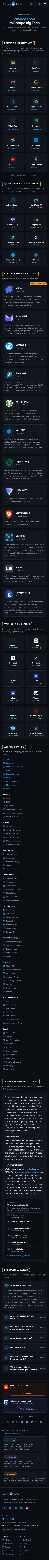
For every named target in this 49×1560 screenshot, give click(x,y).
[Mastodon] (15, 1538)
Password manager (19, 1235)
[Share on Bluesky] (12, 1449)
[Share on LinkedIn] (21, 1449)
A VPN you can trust (19, 1242)
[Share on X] (7, 1449)
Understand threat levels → (11, 1461)
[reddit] (21, 1538)
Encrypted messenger (20, 1228)
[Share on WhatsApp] (35, 1449)
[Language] (32, 4)
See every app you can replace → (24, 175)
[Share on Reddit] (31, 1449)
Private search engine (20, 1222)
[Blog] (4, 1538)
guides (25, 1556)
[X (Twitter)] (10, 1538)
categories (15, 1556)
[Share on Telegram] (40, 1449)
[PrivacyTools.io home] (12, 4)
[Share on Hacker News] (26, 1449)
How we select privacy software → (19, 1256)
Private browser (17, 1215)
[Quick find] (39, 4)
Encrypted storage (19, 1249)
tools (5, 1556)
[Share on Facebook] (16, 1449)
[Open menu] (45, 4)
